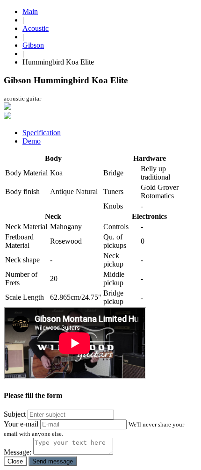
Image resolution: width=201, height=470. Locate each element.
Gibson (33, 45)
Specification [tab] (41, 133)
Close (15, 461)
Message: (17, 452)
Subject (15, 414)
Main (30, 11)
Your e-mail (21, 424)
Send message (52, 461)
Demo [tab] (31, 141)
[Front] (7, 107)
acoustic (35, 28)
